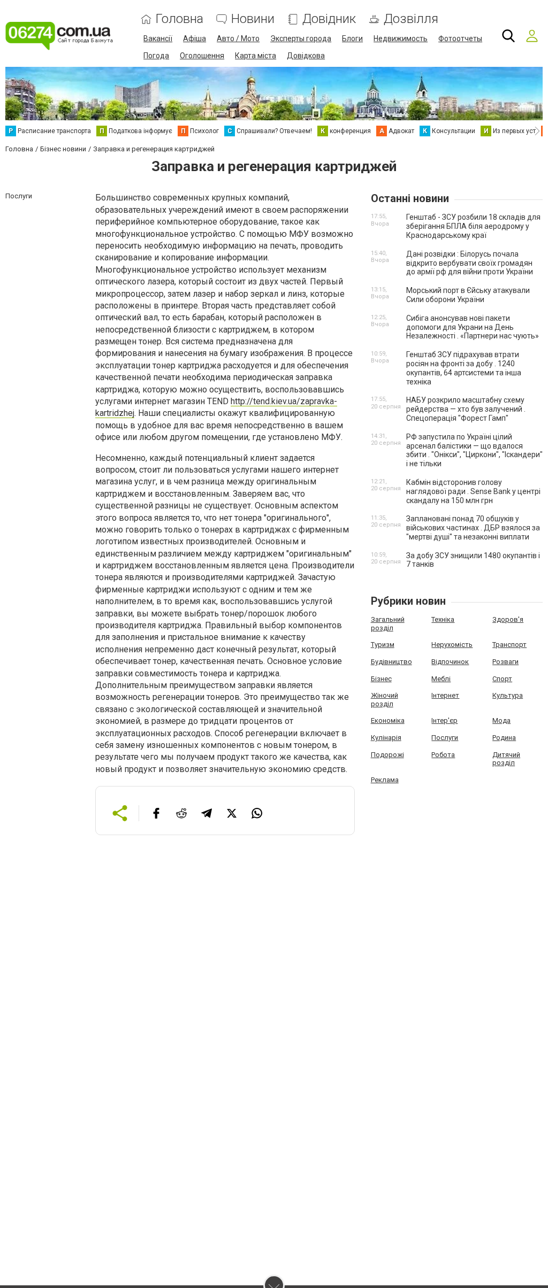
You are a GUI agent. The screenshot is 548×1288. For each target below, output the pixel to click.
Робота (443, 755)
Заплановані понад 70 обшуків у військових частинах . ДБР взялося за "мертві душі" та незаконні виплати (473, 527)
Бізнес (381, 679)
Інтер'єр (444, 720)
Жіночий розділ (384, 699)
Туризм (382, 645)
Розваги (505, 662)
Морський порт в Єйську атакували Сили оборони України (468, 295)
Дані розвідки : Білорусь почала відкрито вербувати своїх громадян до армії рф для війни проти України (469, 263)
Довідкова (306, 55)
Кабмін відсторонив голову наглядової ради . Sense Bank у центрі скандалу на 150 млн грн (473, 491)
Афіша (194, 38)
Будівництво (391, 662)
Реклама (385, 780)
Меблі (441, 679)
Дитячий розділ (506, 759)
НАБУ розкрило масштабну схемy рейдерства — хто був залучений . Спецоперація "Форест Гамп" (466, 409)
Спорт (502, 679)
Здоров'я (507, 619)
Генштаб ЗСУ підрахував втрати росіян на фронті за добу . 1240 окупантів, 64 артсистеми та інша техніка (463, 367)
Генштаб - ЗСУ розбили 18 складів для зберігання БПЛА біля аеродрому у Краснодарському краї (473, 226)
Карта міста (255, 55)
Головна (179, 19)
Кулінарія (386, 738)
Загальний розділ (388, 623)
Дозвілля (411, 19)
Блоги (352, 38)
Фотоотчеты (460, 38)
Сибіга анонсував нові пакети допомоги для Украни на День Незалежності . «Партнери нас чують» (472, 327)
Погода (156, 55)
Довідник (329, 19)
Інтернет (445, 695)
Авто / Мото (238, 38)
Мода (501, 720)
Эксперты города (300, 38)
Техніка (442, 619)
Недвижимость (401, 38)
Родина (504, 738)
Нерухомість (452, 645)
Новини (253, 19)
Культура (507, 695)
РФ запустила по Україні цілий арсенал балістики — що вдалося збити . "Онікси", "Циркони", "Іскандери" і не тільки (474, 450)
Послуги (444, 738)
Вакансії (157, 38)
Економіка (388, 720)
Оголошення (202, 55)
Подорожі (387, 755)
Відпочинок (450, 662)
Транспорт (509, 645)
